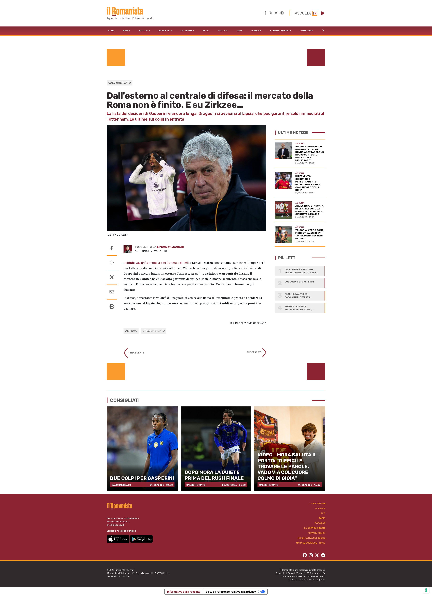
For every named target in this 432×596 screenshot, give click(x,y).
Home (111, 30)
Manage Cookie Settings (310, 543)
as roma (131, 330)
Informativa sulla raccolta (183, 591)
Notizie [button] (143, 30)
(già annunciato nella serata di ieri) (156, 262)
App (239, 30)
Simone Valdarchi (170, 246)
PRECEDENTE (136, 352)
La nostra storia (314, 528)
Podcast (223, 30)
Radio (205, 30)
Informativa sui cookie (311, 538)
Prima (126, 30)
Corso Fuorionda (280, 30)
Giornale (256, 30)
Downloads (306, 30)
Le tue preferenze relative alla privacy (231, 591)
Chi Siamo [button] (186, 30)
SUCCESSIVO (254, 352)
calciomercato (154, 330)
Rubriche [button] (164, 30)
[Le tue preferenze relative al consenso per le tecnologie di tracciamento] (426, 590)
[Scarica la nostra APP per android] (141, 538)
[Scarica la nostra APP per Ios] (118, 538)
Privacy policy (316, 533)
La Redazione (317, 503)
